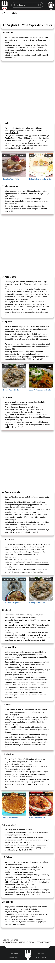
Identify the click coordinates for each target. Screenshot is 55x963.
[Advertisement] (27, 91)
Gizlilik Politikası (13, 957)
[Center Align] (40, 4)
